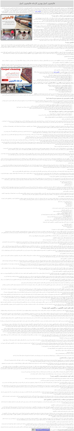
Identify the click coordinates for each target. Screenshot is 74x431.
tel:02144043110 (43, 429)
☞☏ (41, 429)
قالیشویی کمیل (38, 11)
